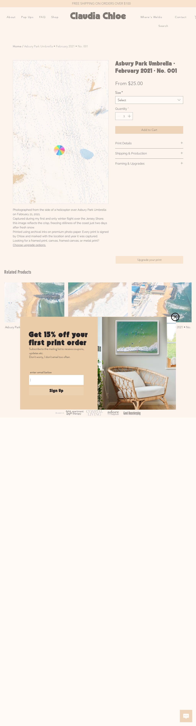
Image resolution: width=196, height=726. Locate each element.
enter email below (41, 372)
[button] (175, 317)
